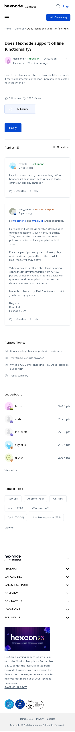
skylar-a (20, 445)
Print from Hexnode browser (27, 357)
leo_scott (21, 432)
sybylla (23, 164)
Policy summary (19, 375)
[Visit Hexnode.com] (14, 5)
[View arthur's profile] (9, 457)
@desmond (19, 220)
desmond (18, 58)
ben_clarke (25, 209)
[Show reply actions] (63, 166)
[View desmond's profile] (8, 60)
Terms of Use (26, 719)
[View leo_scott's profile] (9, 432)
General (19, 28)
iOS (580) (58, 498)
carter (19, 419)
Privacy (40, 719)
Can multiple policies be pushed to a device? (36, 351)
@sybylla (37, 220)
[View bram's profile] (9, 406)
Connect (30, 6)
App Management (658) (47, 517)
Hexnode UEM (21, 63)
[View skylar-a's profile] (9, 445)
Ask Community (58, 17)
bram (18, 406)
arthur (19, 457)
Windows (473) (41, 508)
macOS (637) (15, 508)
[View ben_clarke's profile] (12, 211)
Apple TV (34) (16, 517)
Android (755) (35, 498)
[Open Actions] (66, 60)
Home (8, 28)
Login (66, 6)
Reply (13, 128)
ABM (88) (13, 498)
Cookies (51, 719)
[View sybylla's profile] (12, 165)
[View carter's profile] (9, 419)
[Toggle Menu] (7, 17)
